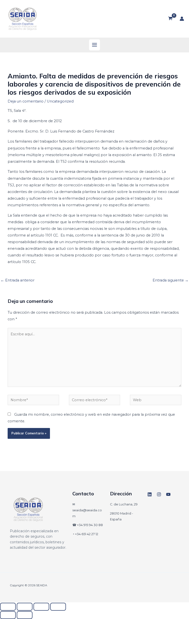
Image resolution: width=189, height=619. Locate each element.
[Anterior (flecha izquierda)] (8, 615)
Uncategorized (60, 101)
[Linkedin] (149, 494)
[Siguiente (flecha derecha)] (24, 615)
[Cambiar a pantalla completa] (24, 607)
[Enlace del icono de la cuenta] (182, 18)
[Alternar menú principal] (94, 44)
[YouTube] (168, 494)
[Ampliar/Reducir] (8, 607)
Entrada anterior (17, 280)
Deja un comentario (26, 101)
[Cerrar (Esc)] (58, 607)
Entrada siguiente (171, 280)
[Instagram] (159, 494)
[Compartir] (41, 607)
